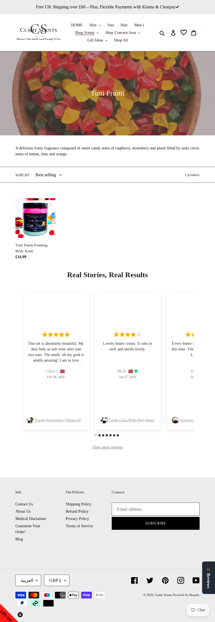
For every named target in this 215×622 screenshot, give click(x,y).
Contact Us (24, 504)
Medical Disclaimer (30, 519)
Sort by (22, 175)
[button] (9, 612)
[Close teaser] (20, 615)
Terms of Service (79, 526)
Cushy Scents (163, 594)
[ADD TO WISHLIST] (48, 205)
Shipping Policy (78, 504)
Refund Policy (77, 511)
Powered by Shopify (186, 594)
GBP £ (55, 580)
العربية (27, 580)
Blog (19, 539)
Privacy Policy (77, 519)
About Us (23, 511)
